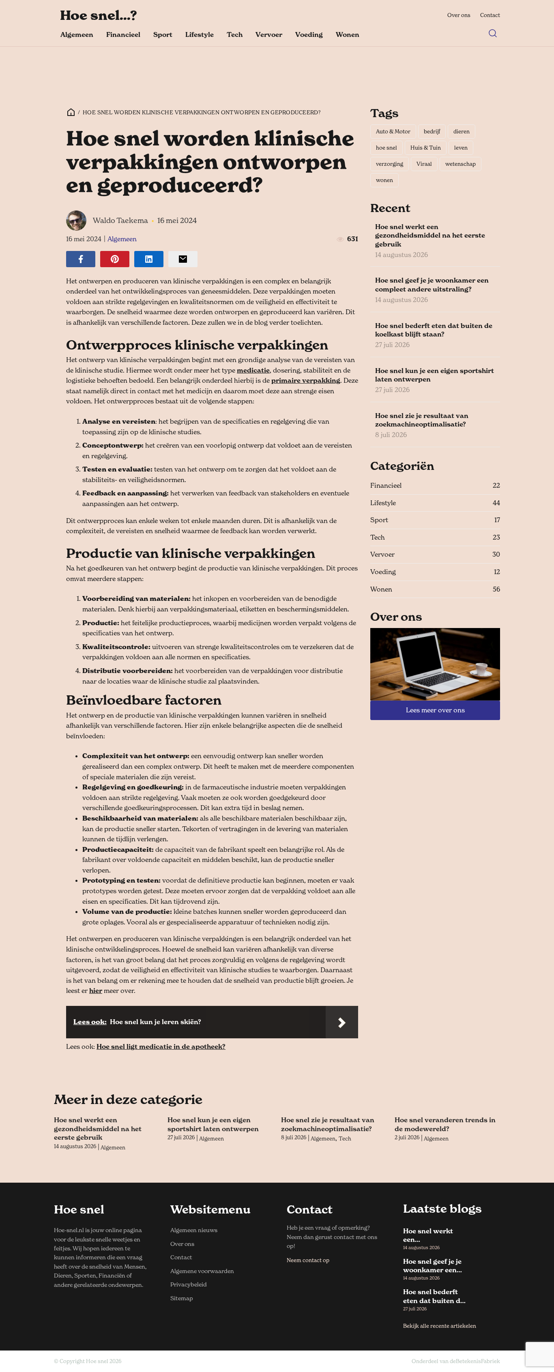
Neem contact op (308, 1260)
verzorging (389, 164)
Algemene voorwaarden (202, 1270)
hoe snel (386, 147)
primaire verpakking (305, 380)
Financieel (123, 34)
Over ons (458, 15)
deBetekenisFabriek (475, 1361)
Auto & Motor (393, 131)
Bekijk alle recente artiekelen (439, 1326)
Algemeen (76, 34)
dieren (461, 131)
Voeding (309, 34)
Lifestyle (199, 34)
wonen (384, 180)
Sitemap (181, 1298)
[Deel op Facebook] (80, 259)
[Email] (183, 259)
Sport (162, 34)
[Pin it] (114, 259)
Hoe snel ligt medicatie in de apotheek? (161, 1046)
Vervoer (269, 34)
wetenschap (460, 164)
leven (461, 147)
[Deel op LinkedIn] (148, 259)
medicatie (253, 370)
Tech (235, 34)
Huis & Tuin (425, 147)
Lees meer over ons (435, 710)
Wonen (347, 34)
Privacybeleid (188, 1284)
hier (95, 990)
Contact (490, 15)
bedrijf (432, 131)
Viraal (424, 164)
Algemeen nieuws (193, 1229)
